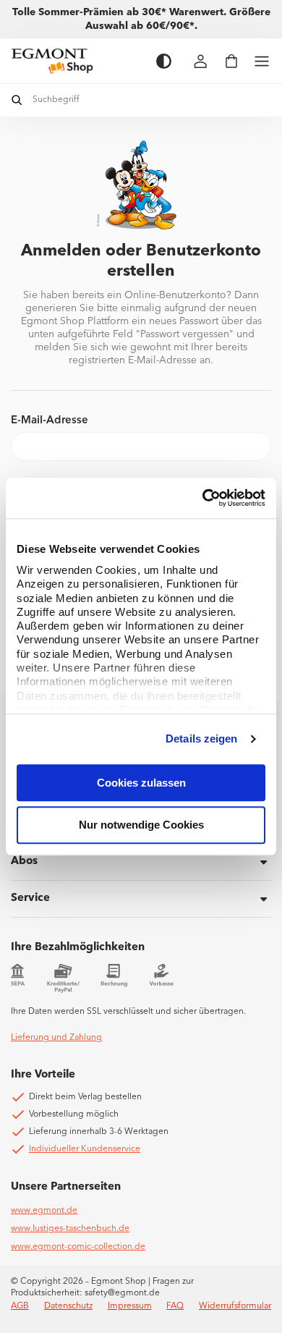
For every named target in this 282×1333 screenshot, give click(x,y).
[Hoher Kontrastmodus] (163, 61)
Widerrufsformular (235, 1306)
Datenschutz (68, 1306)
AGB (20, 1306)
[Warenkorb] (231, 61)
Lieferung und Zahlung (56, 1037)
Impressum (130, 1306)
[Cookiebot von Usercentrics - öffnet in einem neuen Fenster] (202, 497)
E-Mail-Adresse (49, 420)
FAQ (175, 1306)
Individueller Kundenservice (84, 1149)
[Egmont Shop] (76, 61)
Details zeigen (201, 738)
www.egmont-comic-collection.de (78, 1247)
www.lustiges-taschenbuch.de (70, 1228)
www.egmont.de (44, 1210)
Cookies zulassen (141, 782)
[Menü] (262, 61)
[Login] (201, 61)
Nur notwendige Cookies (141, 825)
